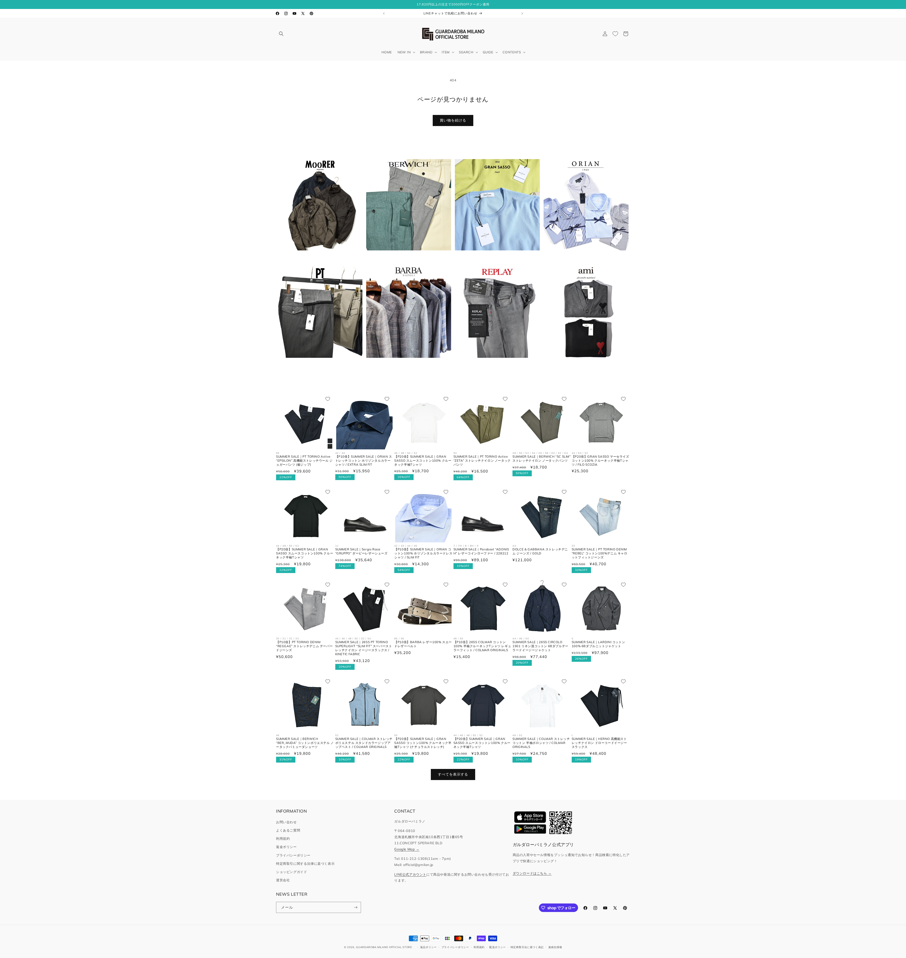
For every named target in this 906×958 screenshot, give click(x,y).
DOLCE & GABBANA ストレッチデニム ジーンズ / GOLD (540, 551)
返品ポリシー (428, 947)
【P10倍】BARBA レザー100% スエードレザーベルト (423, 644)
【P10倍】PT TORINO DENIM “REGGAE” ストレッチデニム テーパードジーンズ (304, 646)
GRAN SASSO (495, 258)
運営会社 (283, 880)
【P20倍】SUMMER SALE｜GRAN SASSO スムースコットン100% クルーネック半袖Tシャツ (422, 460)
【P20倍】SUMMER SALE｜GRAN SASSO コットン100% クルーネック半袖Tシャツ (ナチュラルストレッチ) (422, 743)
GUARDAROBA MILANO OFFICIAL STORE (384, 947)
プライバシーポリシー (293, 855)
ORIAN (583, 258)
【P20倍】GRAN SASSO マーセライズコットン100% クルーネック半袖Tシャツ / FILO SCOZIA (600, 460)
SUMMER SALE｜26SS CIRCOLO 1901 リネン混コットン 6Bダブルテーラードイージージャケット (540, 646)
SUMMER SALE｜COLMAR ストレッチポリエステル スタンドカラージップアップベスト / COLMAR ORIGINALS (364, 743)
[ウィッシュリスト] (615, 34)
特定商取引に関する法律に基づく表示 (305, 863)
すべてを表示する (453, 774)
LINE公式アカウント (410, 874)
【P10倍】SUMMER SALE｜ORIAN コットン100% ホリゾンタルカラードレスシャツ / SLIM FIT (423, 553)
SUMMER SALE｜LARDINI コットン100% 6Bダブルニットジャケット (598, 644)
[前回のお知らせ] (384, 13)
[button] (281, 34)
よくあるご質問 (288, 830)
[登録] (355, 907)
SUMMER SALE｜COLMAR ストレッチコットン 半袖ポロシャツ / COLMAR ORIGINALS (541, 743)
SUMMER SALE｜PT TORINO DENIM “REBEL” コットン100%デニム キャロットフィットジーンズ (599, 553)
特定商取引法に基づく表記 (527, 947)
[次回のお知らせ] (522, 13)
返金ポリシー (286, 847)
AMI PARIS (583, 365)
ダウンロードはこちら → (532, 873)
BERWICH (406, 258)
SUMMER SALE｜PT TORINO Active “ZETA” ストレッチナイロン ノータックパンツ (482, 460)
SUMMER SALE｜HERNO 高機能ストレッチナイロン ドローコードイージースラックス (599, 743)
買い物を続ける (453, 120)
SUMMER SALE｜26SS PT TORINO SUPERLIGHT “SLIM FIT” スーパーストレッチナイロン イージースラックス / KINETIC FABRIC (363, 648)
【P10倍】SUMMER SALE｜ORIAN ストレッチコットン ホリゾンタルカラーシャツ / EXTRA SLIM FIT (363, 460)
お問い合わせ (286, 822)
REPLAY (495, 365)
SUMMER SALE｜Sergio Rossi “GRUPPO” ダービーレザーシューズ (361, 551)
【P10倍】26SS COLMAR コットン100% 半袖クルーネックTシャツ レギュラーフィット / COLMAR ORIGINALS (482, 646)
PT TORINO (317, 365)
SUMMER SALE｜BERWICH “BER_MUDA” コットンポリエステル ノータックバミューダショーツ (305, 743)
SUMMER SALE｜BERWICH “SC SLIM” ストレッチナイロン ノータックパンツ (541, 458)
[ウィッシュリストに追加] (327, 399)
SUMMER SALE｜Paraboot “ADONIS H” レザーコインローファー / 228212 (481, 551)
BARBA (405, 365)
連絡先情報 (555, 947)
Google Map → (406, 849)
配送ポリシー (497, 947)
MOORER (317, 258)
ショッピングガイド (291, 872)
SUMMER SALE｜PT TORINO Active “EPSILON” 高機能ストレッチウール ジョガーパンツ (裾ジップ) (304, 460)
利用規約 (283, 838)
